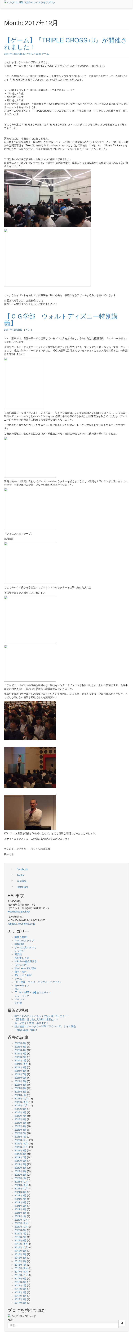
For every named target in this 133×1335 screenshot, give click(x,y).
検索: (10, 1319)
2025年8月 (20, 1043)
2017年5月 (20, 1292)
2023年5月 (20, 1122)
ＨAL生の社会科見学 (26, 961)
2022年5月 (20, 1164)
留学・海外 (21, 971)
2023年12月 (21, 1098)
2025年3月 (20, 1053)
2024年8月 (20, 1070)
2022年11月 (21, 1143)
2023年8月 (20, 1112)
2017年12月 (21, 1268)
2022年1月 (20, 1178)
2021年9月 (20, 1192)
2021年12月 (21, 1181)
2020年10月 (21, 1226)
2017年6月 (20, 1289)
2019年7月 (20, 1237)
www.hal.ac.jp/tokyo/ (19, 911)
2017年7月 (20, 1285)
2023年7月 (20, 1115)
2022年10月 (21, 1147)
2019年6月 (20, 1240)
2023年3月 (20, 1129)
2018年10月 (21, 1247)
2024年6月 (20, 1077)
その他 (18, 1002)
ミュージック (22, 995)
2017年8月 (20, 1282)
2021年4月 (20, 1209)
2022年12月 (21, 1140)
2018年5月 (20, 1254)
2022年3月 (20, 1171)
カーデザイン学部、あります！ (31, 1022)
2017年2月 (20, 1302)
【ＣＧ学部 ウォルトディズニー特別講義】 (61, 319)
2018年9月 (20, 1250)
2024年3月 (20, 1088)
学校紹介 (19, 944)
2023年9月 (20, 1109)
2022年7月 (20, 1157)
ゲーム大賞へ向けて (25, 947)
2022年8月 (20, 1154)
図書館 (18, 954)
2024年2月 (20, 1091)
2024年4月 (20, 1084)
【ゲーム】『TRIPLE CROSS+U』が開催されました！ (65, 43)
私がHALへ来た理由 (25, 968)
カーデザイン (22, 985)
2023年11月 (21, 1102)
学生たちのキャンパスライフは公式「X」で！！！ (42, 1016)
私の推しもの (22, 957)
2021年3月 (20, 1212)
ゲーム (45, 53)
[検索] (121, 1323)
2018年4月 (20, 1257)
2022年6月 (20, 1160)
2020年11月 (21, 1223)
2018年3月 (20, 1261)
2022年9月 (20, 1150)
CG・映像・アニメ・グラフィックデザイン (38, 982)
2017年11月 (21, 1271)
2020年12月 (21, 1219)
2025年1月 (20, 1060)
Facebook (22, 869)
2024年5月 (20, 1081)
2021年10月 (21, 1188)
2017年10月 (21, 1275)
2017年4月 (20, 1295)
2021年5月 (20, 1205)
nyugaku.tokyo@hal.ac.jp (21, 923)
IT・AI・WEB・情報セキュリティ (33, 992)
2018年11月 (21, 1244)
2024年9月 (20, 1067)
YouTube (21, 881)
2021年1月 (20, 1216)
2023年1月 (20, 1136)
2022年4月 (20, 1167)
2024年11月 (21, 1064)
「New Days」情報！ (26, 1029)
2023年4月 (20, 1126)
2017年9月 (20, 1278)
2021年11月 (21, 1185)
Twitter (20, 875)
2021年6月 (20, 1202)
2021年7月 (20, 1199)
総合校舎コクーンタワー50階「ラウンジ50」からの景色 (45, 1026)
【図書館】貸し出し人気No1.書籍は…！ (37, 1019)
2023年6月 (20, 1119)
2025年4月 (20, 1050)
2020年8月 (20, 1230)
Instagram (22, 886)
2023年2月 (20, 1133)
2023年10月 (21, 1105)
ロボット (19, 989)
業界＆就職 (21, 937)
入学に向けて (22, 964)
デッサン (19, 950)
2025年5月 (20, 1046)
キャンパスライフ (24, 940)
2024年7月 (20, 1074)
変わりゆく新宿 (23, 975)
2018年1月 (20, 1264)
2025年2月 (20, 1057)
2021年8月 (20, 1195)
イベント (28, 329)
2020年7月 (20, 1233)
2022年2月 (20, 1174)
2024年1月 (20, 1095)
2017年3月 (20, 1299)
